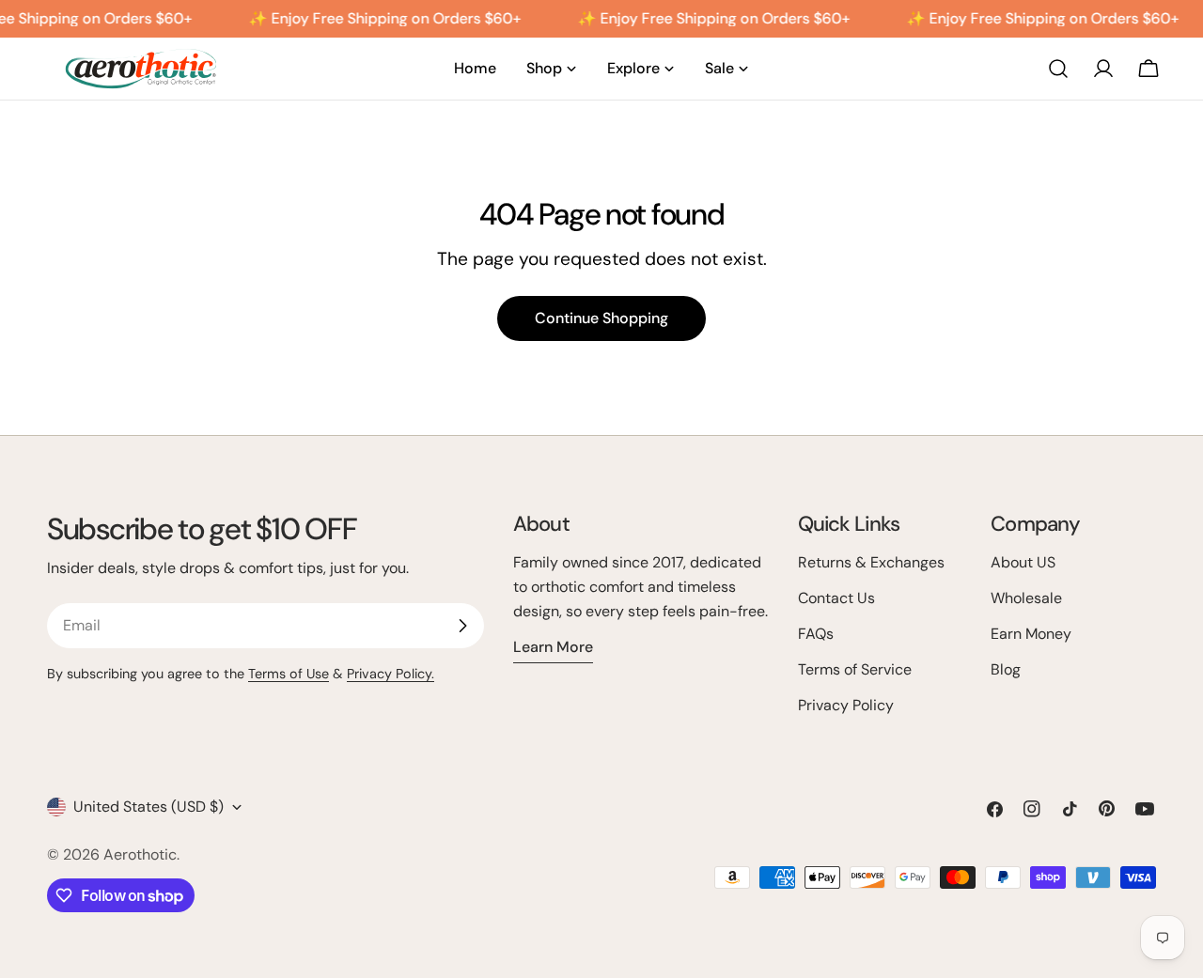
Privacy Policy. (390, 673)
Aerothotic (140, 854)
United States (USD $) (148, 806)
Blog (1006, 669)
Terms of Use (288, 673)
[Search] (1058, 68)
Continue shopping (601, 318)
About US (1023, 562)
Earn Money (1031, 634)
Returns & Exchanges (871, 562)
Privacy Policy (846, 705)
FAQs (816, 634)
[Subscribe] (462, 625)
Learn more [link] (553, 647)
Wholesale (1026, 598)
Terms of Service (855, 669)
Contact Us (836, 598)
